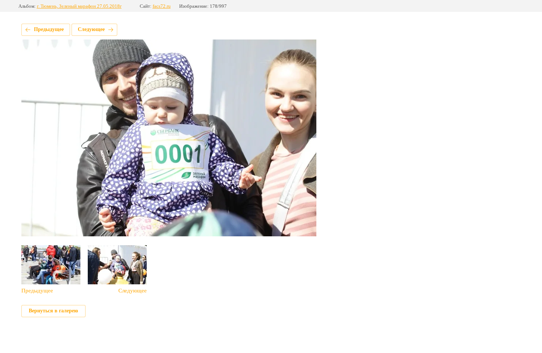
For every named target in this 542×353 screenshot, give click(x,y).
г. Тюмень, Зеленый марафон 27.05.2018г (79, 6)
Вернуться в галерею (53, 310)
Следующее (91, 29)
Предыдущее (49, 29)
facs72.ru (162, 6)
